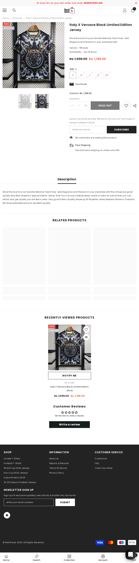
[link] (24, 292)
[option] (33, 55)
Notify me (69, 375)
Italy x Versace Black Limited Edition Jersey (69, 388)
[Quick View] (86, 337)
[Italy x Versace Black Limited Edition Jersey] (69, 347)
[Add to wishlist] (126, 105)
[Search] (14, 10)
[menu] (5, 10)
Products (17, 18)
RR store (84, 47)
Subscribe (121, 129)
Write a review (69, 424)
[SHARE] (133, 106)
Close (136, 3)
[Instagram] (7, 515)
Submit (65, 502)
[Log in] (125, 10)
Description (67, 179)
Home (6, 18)
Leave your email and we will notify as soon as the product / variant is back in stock (102, 120)
